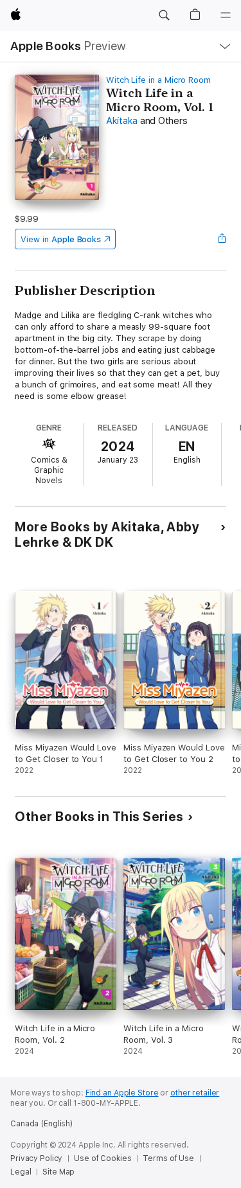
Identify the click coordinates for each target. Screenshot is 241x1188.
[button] (163, 15)
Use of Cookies (102, 1158)
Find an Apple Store (122, 1092)
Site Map (58, 1171)
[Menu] (225, 15)
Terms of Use (168, 1158)
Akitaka (122, 121)
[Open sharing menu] (222, 239)
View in (61, 239)
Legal (20, 1171)
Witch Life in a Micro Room (158, 80)
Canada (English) (41, 1123)
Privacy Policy (36, 1158)
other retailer (194, 1092)
